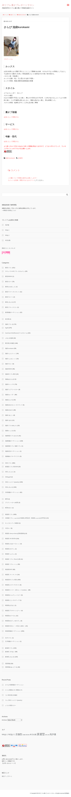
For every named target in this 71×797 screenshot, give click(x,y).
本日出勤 (7, 240)
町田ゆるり (8, 507)
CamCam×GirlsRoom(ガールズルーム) (16, 333)
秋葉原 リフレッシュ (11, 564)
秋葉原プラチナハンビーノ (13, 610)
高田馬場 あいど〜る (11, 667)
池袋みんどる (9, 400)
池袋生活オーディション (12, 451)
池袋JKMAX (8, 369)
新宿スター (8, 281)
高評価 (7, 225)
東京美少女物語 (9, 343)
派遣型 (20, 158)
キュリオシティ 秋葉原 (11, 523)
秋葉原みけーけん (10, 615)
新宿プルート (9, 297)
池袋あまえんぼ (9, 379)
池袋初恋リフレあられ (11, 435)
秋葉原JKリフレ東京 (11, 579)
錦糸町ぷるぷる (9, 657)
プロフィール (8, 59)
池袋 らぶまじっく (10, 358)
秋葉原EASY (8, 569)
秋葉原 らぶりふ (10, 554)
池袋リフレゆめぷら (11, 425)
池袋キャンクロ (9, 384)
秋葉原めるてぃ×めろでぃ (12, 621)
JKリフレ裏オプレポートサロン (18, 5)
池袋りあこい (9, 415)
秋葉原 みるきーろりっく (12, 543)
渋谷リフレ (8, 463)
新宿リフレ (8, 267)
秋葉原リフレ (9, 514)
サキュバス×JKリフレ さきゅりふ (15, 271)
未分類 (7, 319)
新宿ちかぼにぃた (10, 286)
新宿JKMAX (8, 276)
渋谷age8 (8, 477)
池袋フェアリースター (11, 389)
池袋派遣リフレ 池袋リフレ (13, 446)
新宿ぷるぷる (9, 302)
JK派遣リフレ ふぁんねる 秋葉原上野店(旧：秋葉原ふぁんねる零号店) (25, 518)
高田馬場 (7, 663)
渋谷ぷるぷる (9, 487)
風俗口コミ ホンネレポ (8, 248)
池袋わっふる (9, 430)
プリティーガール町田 (11, 502)
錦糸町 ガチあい (10, 651)
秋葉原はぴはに (9, 605)
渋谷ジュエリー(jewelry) (12, 482)
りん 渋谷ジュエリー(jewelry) (13, 700)
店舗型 (18, 734)
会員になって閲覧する (11, 117)
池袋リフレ (8, 324)
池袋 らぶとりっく (10, 353)
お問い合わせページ (9, 763)
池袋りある (8, 420)
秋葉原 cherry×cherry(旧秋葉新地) (15, 533)
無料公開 (47, 734)
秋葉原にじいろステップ (12, 600)
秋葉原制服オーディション (13, 631)
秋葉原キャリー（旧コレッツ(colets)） (16, 590)
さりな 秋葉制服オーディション (14, 685)
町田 (6, 499)
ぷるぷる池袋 (9, 338)
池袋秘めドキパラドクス (12, 456)
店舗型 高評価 (25, 734)
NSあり (7, 230)
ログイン (31, 180)
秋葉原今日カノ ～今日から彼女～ (15, 626)
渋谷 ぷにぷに (9, 471)
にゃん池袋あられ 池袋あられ (13, 690)
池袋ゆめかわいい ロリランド (13, 405)
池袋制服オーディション (12, 441)
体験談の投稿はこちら (9, 210)
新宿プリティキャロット (12, 292)
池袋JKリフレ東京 (10, 374)
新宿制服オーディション (12, 312)
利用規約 (67, 793)
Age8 (6, 328)
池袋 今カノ (8, 364)
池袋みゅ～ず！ (9, 394)
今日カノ (7, 528)
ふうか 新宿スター (10, 705)
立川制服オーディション (12, 641)
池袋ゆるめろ (9, 410)
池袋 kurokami (10, 158)
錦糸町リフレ (9, 648)
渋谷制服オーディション (12, 492)
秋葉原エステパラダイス (12, 585)
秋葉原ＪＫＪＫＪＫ (11, 574)
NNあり (7, 235)
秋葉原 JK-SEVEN (10, 538)
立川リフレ (8, 638)
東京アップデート (7, 776)
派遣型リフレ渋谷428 (11, 466)
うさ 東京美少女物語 (11, 695)
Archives (4, 720)
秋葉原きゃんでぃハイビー (13, 595)
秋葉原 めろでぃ (10, 549)
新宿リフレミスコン (11, 307)
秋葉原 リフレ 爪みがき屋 (12, 559)
